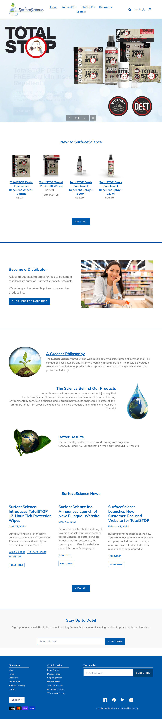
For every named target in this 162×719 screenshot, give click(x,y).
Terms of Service (54, 685)
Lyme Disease (17, 551)
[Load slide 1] (76, 118)
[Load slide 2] (79, 118)
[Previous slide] (69, 117)
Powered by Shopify (128, 708)
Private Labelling (17, 685)
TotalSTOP (15, 556)
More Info (23, 105)
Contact (12, 689)
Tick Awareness (36, 551)
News (11, 674)
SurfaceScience (111, 708)
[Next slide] (84, 117)
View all (81, 221)
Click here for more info (29, 301)
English (16, 699)
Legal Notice (53, 670)
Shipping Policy (54, 677)
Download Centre (55, 689)
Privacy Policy (53, 674)
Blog (11, 670)
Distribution (14, 681)
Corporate (13, 677)
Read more (16, 565)
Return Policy (53, 681)
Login (141, 9)
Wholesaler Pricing (56, 693)
